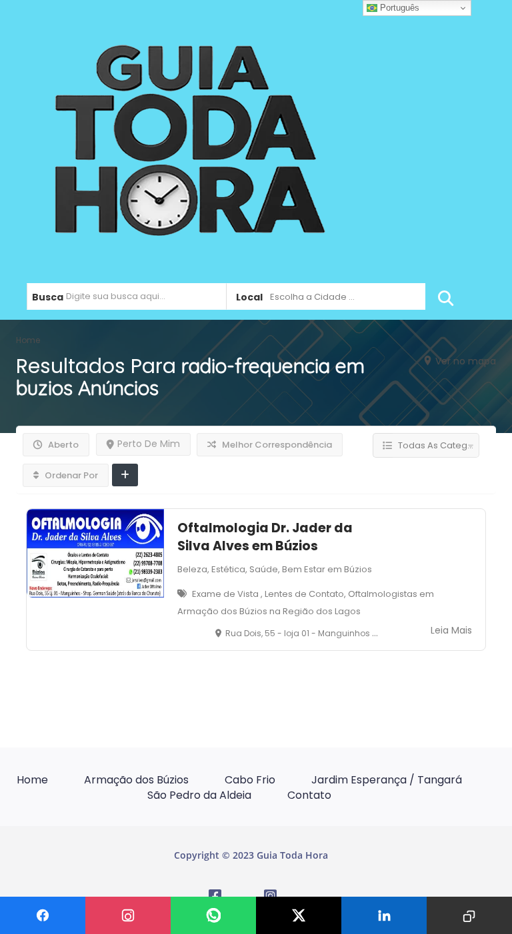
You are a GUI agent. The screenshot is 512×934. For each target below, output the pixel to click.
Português (398, 8)
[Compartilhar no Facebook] (42, 915)
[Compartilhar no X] (298, 915)
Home (32, 779)
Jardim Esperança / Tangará (386, 779)
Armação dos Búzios (136, 779)
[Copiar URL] (469, 915)
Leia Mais (451, 630)
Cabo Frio (250, 779)
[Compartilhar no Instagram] (128, 915)
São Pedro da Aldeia (199, 795)
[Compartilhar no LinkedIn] (384, 915)
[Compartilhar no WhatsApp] (213, 915)
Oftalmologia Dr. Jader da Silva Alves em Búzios (265, 537)
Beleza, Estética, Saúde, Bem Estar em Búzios (274, 569)
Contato (309, 795)
